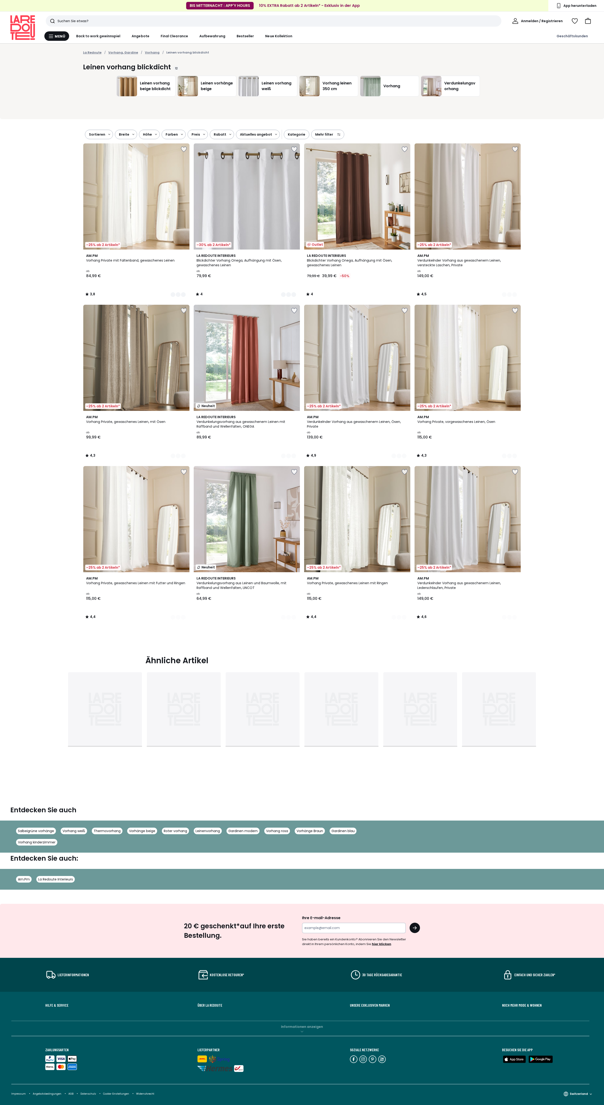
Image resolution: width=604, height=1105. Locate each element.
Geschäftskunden (572, 36)
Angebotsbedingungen (47, 1094)
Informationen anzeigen (302, 1026)
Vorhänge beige (142, 831)
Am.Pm (24, 879)
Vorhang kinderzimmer (36, 842)
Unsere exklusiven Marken (370, 1005)
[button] (588, 21)
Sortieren (97, 134)
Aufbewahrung (212, 36)
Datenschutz (88, 1094)
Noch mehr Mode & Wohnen (522, 1005)
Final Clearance (174, 36)
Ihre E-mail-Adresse (321, 918)
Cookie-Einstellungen (116, 1094)
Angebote (140, 36)
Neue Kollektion (278, 36)
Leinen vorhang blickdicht (187, 52)
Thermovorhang (107, 831)
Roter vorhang (175, 831)
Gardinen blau (343, 831)
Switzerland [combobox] (579, 1094)
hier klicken (381, 944)
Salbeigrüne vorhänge (36, 831)
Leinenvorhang (208, 831)
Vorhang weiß (74, 831)
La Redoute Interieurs (55, 879)
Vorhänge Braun (310, 831)
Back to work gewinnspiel (98, 36)
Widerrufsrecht (145, 1094)
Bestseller (245, 36)
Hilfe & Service (56, 1005)
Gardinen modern (243, 831)
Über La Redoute (209, 1005)
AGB (71, 1094)
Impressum (18, 1094)
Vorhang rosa (277, 831)
